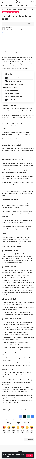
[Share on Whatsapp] (11, 23)
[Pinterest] (33, 451)
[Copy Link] (16, 23)
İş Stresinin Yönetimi (11, 87)
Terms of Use (8, 456)
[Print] (19, 23)
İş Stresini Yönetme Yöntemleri (15, 96)
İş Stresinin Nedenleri (13, 90)
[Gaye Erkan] (18, 2)
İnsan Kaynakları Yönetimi (10, 12)
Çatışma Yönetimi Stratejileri (15, 81)
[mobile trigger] (3, 2)
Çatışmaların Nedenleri (13, 78)
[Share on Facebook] (5, 23)
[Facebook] (25, 451)
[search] (28, 1)
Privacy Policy (20, 454)
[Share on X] (8, 23)
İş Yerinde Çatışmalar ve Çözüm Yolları (18, 410)
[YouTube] (29, 451)
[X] (27, 451)
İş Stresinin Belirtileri (13, 93)
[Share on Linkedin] (14, 23)
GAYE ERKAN (9, 27)
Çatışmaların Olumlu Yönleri (15, 84)
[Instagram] (31, 451)
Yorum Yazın (30, 439)
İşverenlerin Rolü (12, 100)
